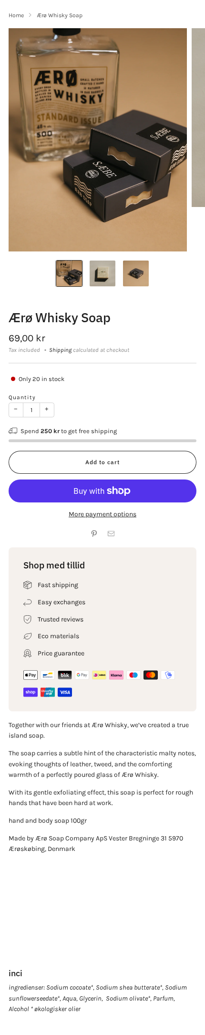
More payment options (102, 514)
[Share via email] (111, 533)
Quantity (22, 397)
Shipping (60, 350)
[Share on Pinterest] (94, 533)
